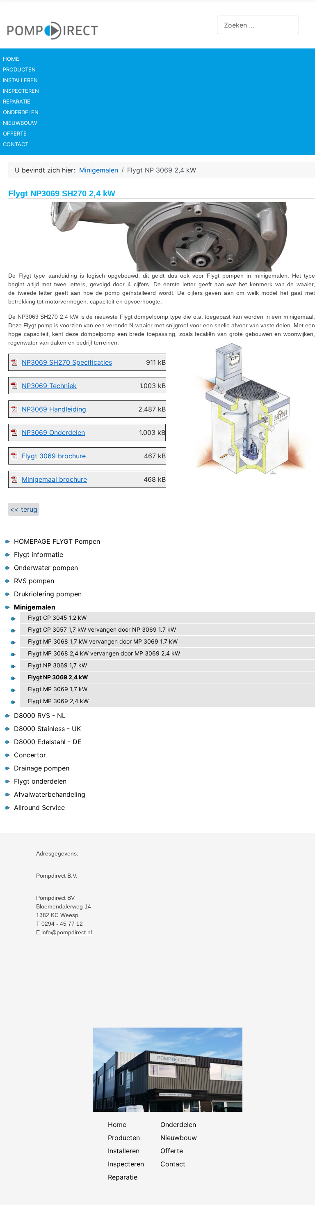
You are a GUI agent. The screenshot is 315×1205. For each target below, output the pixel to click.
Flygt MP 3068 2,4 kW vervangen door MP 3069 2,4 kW (104, 653)
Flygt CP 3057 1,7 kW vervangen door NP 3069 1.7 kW (102, 629)
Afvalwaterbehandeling (49, 794)
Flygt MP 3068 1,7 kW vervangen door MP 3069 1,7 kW (103, 641)
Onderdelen (21, 112)
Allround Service (39, 807)
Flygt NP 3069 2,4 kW (58, 677)
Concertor (30, 755)
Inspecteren (21, 90)
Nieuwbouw (20, 123)
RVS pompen (34, 581)
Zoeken (205, 25)
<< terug (23, 509)
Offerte (15, 133)
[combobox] (258, 25)
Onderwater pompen (46, 567)
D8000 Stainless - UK (47, 728)
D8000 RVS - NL (40, 715)
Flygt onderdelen (40, 781)
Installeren (20, 80)
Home (11, 58)
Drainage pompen (41, 768)
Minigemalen (34, 607)
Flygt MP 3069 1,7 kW (57, 688)
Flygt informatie (38, 554)
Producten (19, 69)
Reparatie (16, 101)
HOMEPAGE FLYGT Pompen (57, 541)
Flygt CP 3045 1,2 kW (57, 617)
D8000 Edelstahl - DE (48, 742)
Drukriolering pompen (48, 594)
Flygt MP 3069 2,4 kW (58, 700)
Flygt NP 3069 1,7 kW (57, 665)
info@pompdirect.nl (66, 932)
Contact (15, 144)
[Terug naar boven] (300, 1189)
